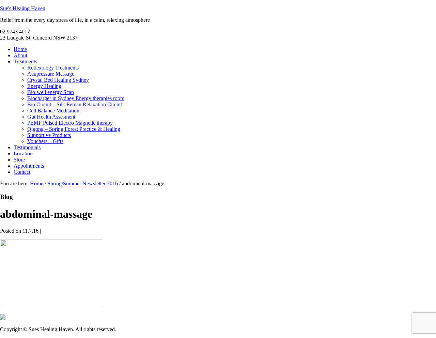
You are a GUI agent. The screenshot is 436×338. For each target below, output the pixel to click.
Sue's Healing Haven (22, 8)
